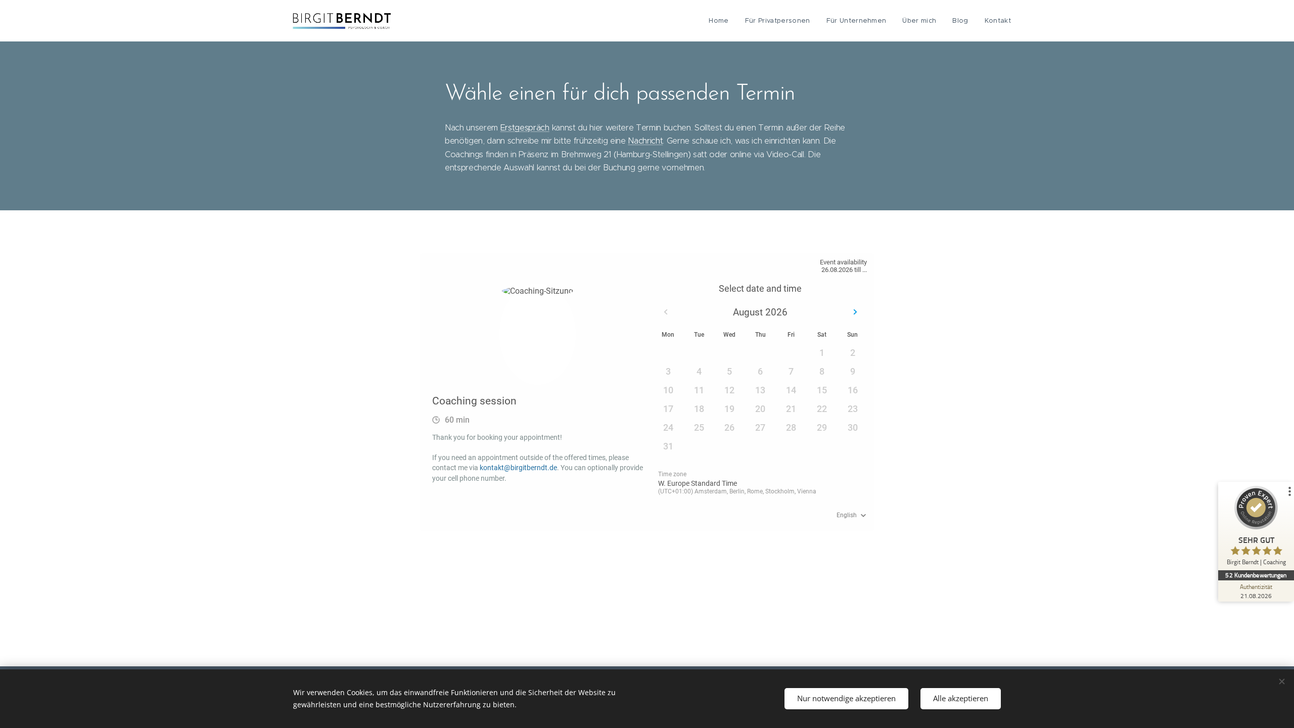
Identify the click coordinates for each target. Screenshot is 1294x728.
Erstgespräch (524, 127)
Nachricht (645, 140)
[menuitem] (721, 20)
